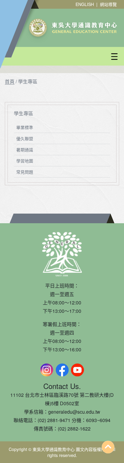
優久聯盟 (24, 138)
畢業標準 (24, 127)
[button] (76, 56)
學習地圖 (24, 161)
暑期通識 (24, 150)
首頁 (9, 81)
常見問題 (24, 172)
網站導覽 (108, 4)
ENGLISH (85, 4)
